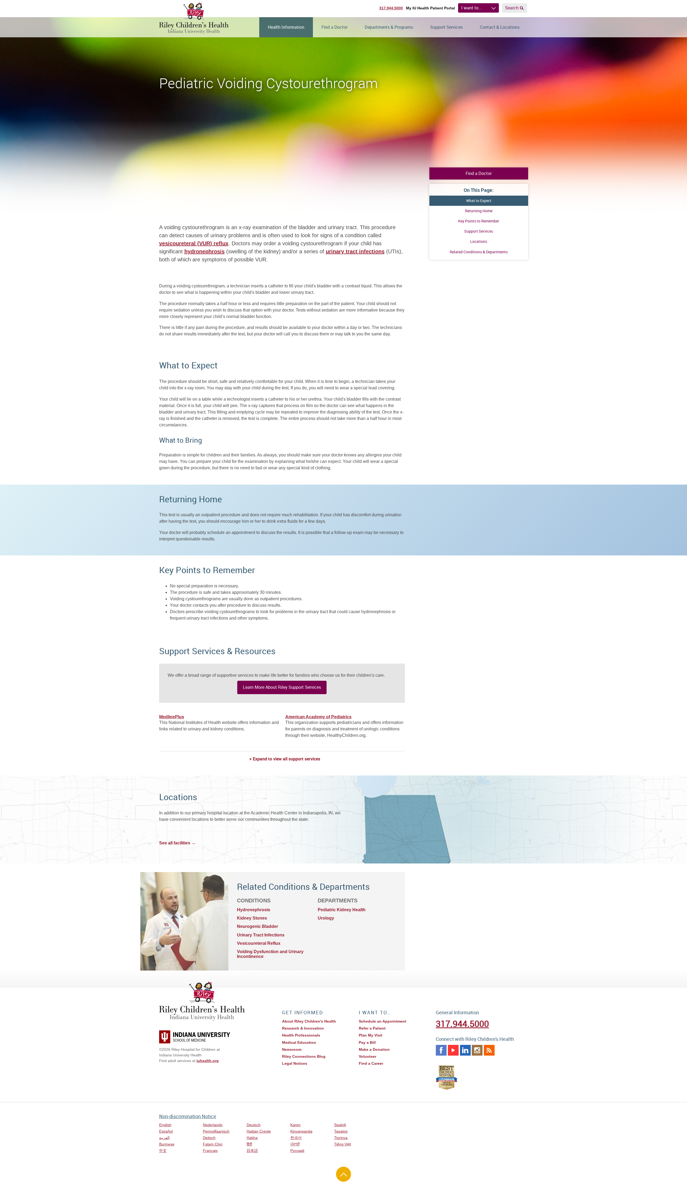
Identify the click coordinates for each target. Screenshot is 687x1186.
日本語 (252, 1150)
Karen (295, 1125)
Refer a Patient (372, 1028)
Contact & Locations (500, 27)
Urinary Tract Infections (260, 935)
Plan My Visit (370, 1035)
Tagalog (341, 1131)
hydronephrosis (204, 251)
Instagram (477, 1050)
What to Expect (478, 200)
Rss (489, 1050)
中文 (163, 1150)
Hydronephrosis (253, 909)
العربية (164, 1138)
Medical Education (299, 1042)
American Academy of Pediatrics (318, 717)
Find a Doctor (334, 27)
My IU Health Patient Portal (430, 8)
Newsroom (291, 1049)
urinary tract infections (355, 251)
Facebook (441, 1050)
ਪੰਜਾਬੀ (295, 1144)
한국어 (296, 1138)
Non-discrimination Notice (187, 1116)
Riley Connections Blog (304, 1056)
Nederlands (212, 1125)
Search (511, 8)
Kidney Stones (252, 918)
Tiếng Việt (342, 1144)
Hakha (252, 1138)
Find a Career (371, 1063)
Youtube (453, 1050)
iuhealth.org (207, 1061)
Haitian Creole (259, 1131)
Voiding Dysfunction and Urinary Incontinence (270, 954)
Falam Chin (212, 1144)
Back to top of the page (343, 1174)
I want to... (471, 8)
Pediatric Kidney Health (342, 909)
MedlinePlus (171, 717)
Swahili (340, 1125)
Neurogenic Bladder (257, 926)
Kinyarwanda (301, 1131)
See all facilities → (177, 843)
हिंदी (249, 1144)
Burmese (166, 1144)
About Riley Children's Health (309, 1021)
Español (166, 1131)
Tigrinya (341, 1138)
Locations (478, 241)
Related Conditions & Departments (479, 251)
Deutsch (254, 1125)
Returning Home (478, 210)
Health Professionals (301, 1035)
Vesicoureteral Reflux (258, 943)
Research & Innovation (303, 1028)
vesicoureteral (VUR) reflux (193, 243)
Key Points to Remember (478, 221)
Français (210, 1150)
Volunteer (367, 1056)
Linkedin (465, 1050)
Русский (297, 1150)
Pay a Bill (367, 1042)
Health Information (286, 27)
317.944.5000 (391, 8)
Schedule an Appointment (382, 1021)
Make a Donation (374, 1049)
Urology (326, 918)
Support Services (446, 27)
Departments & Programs (389, 27)
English (165, 1125)
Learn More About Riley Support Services (282, 687)
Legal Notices (294, 1063)
